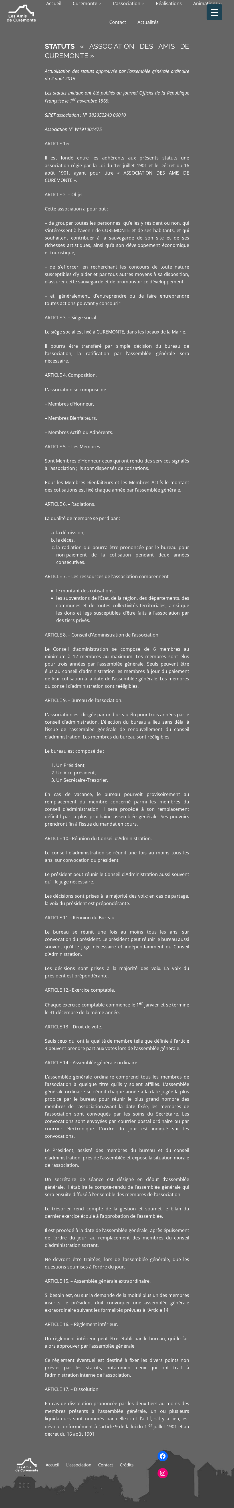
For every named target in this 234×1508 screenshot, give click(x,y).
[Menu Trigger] (214, 12)
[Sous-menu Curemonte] (99, 3)
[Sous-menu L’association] (143, 3)
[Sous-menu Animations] (220, 3)
